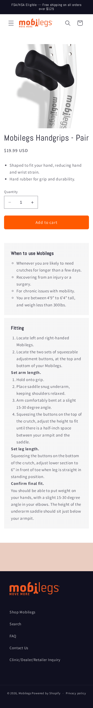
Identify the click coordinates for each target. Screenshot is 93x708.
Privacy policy (76, 693)
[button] (11, 23)
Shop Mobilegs (23, 612)
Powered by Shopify (46, 693)
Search (15, 623)
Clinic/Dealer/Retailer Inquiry (35, 659)
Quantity (11, 191)
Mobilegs (25, 693)
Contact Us (19, 647)
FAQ (13, 636)
